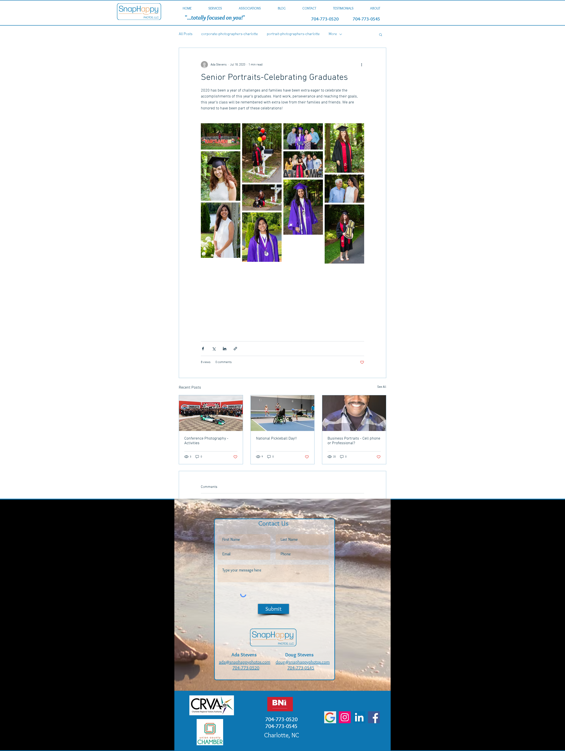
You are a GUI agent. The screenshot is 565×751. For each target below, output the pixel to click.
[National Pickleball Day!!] (283, 413)
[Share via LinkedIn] (224, 348)
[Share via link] (235, 348)
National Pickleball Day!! (276, 438)
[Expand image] (220, 136)
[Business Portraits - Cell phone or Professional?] (354, 413)
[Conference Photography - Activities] (211, 413)
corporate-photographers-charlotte (229, 34)
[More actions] (361, 64)
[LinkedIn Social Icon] (359, 717)
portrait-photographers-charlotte (293, 34)
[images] (330, 717)
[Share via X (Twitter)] (214, 348)
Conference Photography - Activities (206, 441)
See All (381, 387)
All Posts (185, 34)
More (333, 34)
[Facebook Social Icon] (374, 717)
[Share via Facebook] (203, 348)
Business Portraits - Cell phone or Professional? (354, 441)
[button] (215, 8)
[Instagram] (345, 717)
